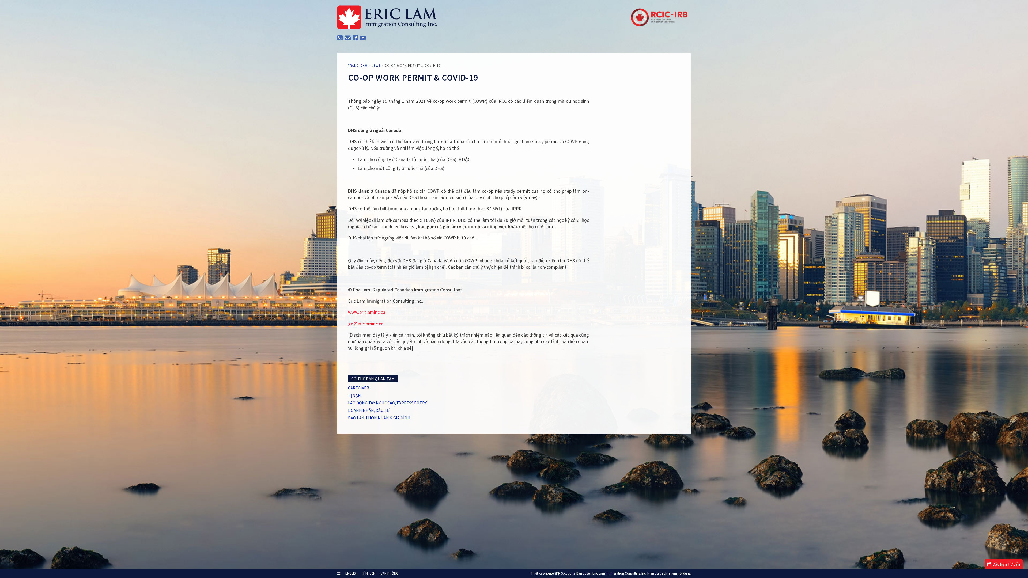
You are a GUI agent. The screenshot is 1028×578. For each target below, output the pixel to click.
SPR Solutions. (565, 573)
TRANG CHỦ (358, 65)
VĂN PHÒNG (389, 573)
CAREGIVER (358, 387)
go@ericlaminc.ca (365, 324)
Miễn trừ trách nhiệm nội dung (669, 573)
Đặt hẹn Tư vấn (1006, 564)
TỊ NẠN (354, 395)
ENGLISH (351, 573)
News (376, 65)
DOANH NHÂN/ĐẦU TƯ (369, 410)
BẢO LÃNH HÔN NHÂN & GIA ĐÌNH (379, 417)
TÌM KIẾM (369, 573)
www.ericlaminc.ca (366, 312)
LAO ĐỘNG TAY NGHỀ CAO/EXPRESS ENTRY (387, 402)
